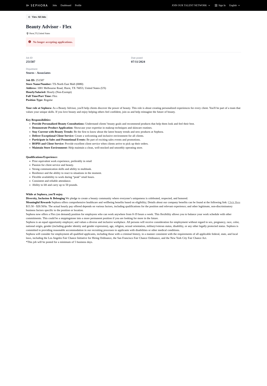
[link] (39, 5)
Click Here (234, 202)
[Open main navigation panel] (27, 5)
